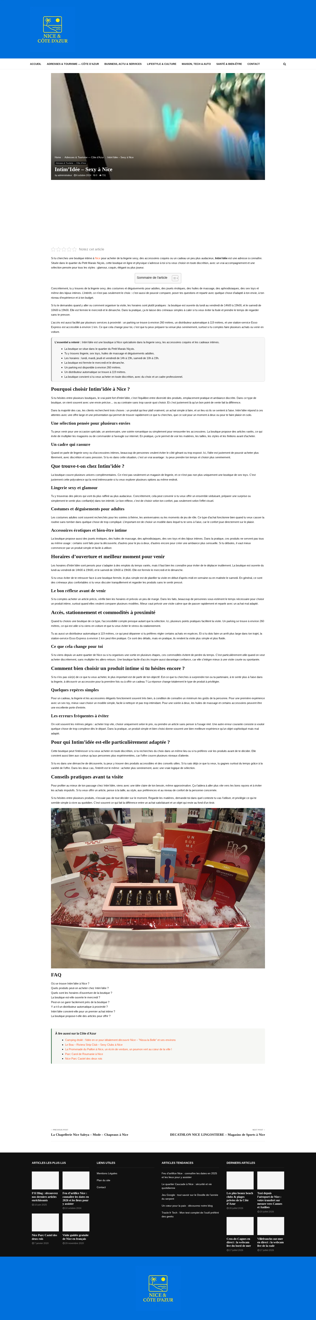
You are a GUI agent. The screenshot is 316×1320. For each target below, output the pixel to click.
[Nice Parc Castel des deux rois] (45, 1222)
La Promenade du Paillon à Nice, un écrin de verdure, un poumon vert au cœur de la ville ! (118, 1049)
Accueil (35, 63)
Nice (97, 258)
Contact (253, 63)
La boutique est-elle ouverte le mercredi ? (75, 997)
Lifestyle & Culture (161, 63)
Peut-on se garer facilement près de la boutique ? (80, 1002)
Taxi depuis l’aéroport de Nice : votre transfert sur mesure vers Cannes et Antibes (269, 1200)
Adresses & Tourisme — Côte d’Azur (73, 63)
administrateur (65, 175)
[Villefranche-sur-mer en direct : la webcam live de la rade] (270, 1226)
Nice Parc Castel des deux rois (83, 1058)
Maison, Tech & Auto (196, 63)
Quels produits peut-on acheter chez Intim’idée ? (80, 988)
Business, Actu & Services (123, 63)
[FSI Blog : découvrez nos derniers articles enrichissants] (45, 1180)
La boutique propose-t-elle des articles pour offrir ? (80, 1016)
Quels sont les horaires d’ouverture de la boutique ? (81, 992)
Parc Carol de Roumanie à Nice (84, 1054)
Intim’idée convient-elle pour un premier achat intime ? (83, 1011)
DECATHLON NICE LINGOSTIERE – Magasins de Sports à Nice (217, 1134)
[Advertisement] (219, 29)
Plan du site (103, 1180)
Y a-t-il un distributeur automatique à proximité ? (79, 1006)
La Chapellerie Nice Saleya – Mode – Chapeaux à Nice (89, 1134)
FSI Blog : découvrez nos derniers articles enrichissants (45, 1197)
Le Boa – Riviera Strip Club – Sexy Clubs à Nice (94, 1044)
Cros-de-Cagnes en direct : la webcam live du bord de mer (239, 1242)
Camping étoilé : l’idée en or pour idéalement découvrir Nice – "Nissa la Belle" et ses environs (120, 1039)
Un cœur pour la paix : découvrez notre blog (187, 1205)
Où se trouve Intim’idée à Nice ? (70, 983)
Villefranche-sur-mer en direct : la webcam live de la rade (270, 1242)
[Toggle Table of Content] (173, 278)
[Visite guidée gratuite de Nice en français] (76, 1222)
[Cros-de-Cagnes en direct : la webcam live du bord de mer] (240, 1226)
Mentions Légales (107, 1173)
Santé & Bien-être (229, 63)
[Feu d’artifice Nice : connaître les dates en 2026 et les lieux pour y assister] (76, 1180)
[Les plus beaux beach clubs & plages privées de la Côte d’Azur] (240, 1180)
